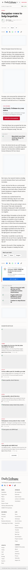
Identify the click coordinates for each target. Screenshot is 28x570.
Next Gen (17, 534)
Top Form (17, 532)
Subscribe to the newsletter (11, 118)
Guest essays (18, 496)
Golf (2, 552)
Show (16, 514)
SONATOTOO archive (20, 547)
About (16, 549)
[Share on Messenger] (18, 32)
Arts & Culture (18, 521)
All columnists (18, 492)
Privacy (16, 556)
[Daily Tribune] (9, 478)
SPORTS (3, 10)
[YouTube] (10, 485)
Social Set (17, 523)
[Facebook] (2, 485)
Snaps (16, 541)
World (2, 501)
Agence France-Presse (6, 352)
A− (8, 27)
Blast (2, 563)
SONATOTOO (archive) (6, 508)
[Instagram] (7, 485)
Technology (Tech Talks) (7, 523)
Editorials (17, 494)
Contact (17, 551)
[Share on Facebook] (7, 32)
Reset (12, 27)
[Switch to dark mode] (20, 2)
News (3, 489)
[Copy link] (21, 32)
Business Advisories (6, 521)
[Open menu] (2, 2)
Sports (3, 545)
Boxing (3, 556)
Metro (2, 496)
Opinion (17, 489)
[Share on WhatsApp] (12, 32)
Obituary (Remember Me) (7, 505)
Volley (2, 549)
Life (16, 512)
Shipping (3, 514)
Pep (2, 518)
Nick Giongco (8, 20)
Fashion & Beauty (19, 527)
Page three (4, 494)
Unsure (11, 255)
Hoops (2, 547)
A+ (16, 27)
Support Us (17, 560)
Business (4, 512)
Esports (3, 561)
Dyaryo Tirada (4, 503)
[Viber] (12, 485)
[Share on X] (10, 32)
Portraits (3, 516)
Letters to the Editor (20, 499)
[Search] (17, 2)
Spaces (16, 525)
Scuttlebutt (17, 501)
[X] (5, 485)
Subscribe (24, 2)
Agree (5, 255)
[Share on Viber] (15, 32)
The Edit (17, 530)
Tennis (2, 558)
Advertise (17, 553)
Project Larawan (19, 539)
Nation (3, 499)
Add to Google (13, 279)
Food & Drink (18, 516)
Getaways (17, 518)
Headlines (3, 492)
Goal (2, 554)
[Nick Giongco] (3, 20)
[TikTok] (15, 485)
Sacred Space (18, 536)
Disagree (18, 255)
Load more (14, 455)
